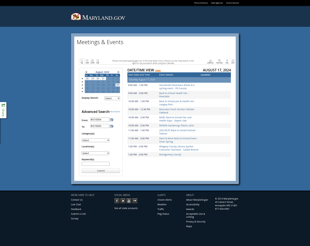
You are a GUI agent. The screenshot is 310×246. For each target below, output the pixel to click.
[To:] (112, 125)
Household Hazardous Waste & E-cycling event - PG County (177, 87)
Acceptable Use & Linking (195, 215)
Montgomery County (170, 154)
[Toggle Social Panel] (3, 110)
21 (103, 88)
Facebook (116, 200)
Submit (101, 170)
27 (98, 91)
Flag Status (163, 213)
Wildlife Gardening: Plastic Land (176, 125)
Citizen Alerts (164, 199)
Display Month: (90, 97)
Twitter (122, 200)
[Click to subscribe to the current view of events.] (210, 61)
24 (117, 88)
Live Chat (76, 204)
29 (92, 78)
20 (98, 88)
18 (87, 88)
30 (98, 78)
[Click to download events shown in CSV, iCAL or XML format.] (219, 61)
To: (83, 126)
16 (113, 84)
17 (117, 84)
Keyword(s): (88, 159)
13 (98, 84)
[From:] (112, 119)
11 (87, 84)
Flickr (134, 200)
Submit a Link (78, 213)
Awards (190, 209)
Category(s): (88, 133)
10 (117, 81)
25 (87, 91)
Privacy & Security (195, 221)
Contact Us (77, 199)
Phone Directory (201, 3)
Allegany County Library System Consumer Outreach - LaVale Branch (179, 148)
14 (103, 84)
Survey (74, 218)
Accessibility (192, 204)
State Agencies (217, 3)
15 (108, 84)
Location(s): (88, 146)
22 (108, 88)
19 (92, 88)
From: (85, 120)
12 (92, 84)
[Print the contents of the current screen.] (233, 61)
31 (103, 78)
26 (92, 91)
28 (87, 78)
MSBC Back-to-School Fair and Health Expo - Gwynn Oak (175, 119)
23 (113, 88)
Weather (162, 204)
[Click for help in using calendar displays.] (227, 61)
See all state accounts (126, 208)
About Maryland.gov (197, 199)
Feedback (76, 209)
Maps (189, 226)
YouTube (128, 200)
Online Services (232, 3)
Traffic (160, 209)
